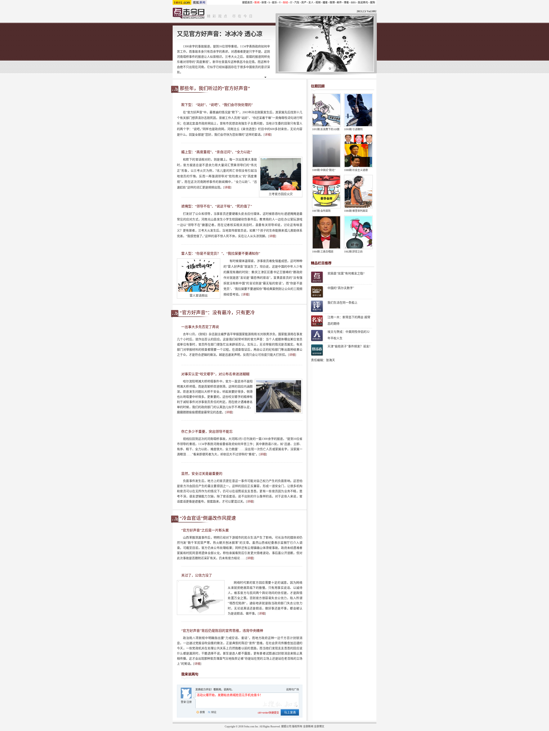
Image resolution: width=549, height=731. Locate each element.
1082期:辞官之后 (353, 251)
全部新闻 (308, 726)
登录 (183, 702)
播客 (325, 2)
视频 (318, 2)
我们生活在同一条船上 (342, 302)
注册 (189, 702)
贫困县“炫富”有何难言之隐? (345, 273)
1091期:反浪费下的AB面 (325, 129)
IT (291, 2)
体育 (264, 2)
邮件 (339, 2)
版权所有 (297, 726)
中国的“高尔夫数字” (340, 288)
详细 (268, 134)
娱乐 (274, 2)
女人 (311, 2)
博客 (346, 2)
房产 (303, 2)
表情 (202, 712)
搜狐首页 (247, 2)
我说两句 (363, 2)
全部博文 (319, 726)
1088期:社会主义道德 (356, 170)
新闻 (256, 2)
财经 (285, 2)
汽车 (296, 2)
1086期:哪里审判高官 (356, 210)
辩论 (213, 712)
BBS (353, 2)
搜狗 (372, 2)
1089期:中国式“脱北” (323, 170)
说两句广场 (292, 689)
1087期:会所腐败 (321, 210)
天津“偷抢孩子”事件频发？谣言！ (349, 346)
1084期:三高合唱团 (322, 251)
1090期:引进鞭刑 (353, 129)
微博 (332, 2)
